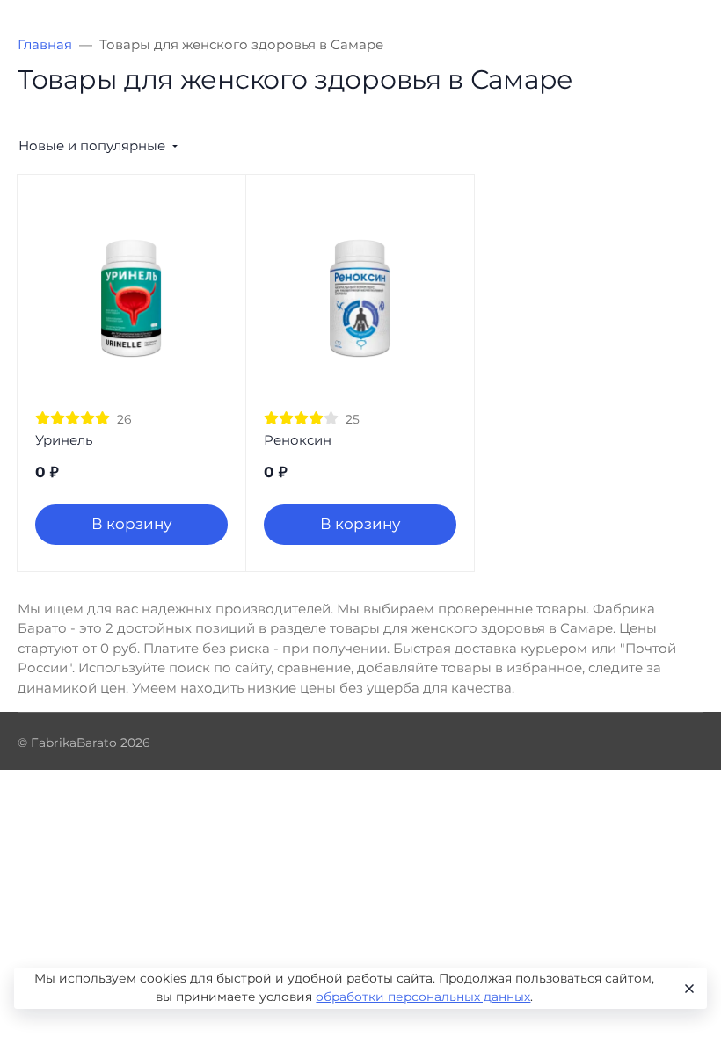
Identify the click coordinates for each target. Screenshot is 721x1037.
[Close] (686, 988)
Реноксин (297, 439)
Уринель (63, 439)
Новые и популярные (91, 145)
